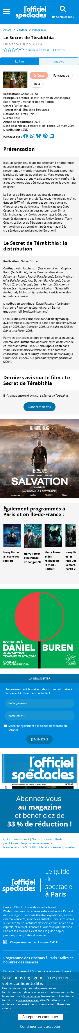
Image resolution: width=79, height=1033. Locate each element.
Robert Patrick (44, 102)
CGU (33, 847)
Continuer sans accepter (40, 1026)
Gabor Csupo (29, 94)
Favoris (59, 50)
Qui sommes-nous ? (16, 839)
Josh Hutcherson (42, 98)
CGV (24, 847)
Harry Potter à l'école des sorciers (11, 557)
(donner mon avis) (37, 50)
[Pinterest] (45, 136)
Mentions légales (50, 847)
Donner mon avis (39, 407)
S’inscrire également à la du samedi (37, 728)
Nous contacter (42, 839)
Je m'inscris (39, 739)
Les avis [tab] (59, 61)
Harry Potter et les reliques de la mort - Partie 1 (53, 561)
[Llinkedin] (51, 136)
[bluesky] (39, 136)
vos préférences (28, 1000)
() (35, 268)
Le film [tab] (19, 61)
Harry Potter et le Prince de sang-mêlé (32, 558)
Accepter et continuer (40, 1016)
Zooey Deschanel (23, 102)
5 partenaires (31, 996)
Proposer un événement (36, 843)
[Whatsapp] (32, 136)
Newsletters (11, 847)
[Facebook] (26, 136)
